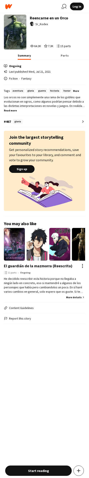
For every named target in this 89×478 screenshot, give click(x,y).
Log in (77, 6)
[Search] (64, 6)
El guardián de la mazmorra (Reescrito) (38, 265)
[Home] (31, 6)
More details (74, 297)
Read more (10, 110)
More (76, 90)
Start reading (38, 471)
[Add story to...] (78, 471)
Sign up (22, 169)
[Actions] (82, 266)
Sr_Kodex (41, 24)
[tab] (24, 57)
